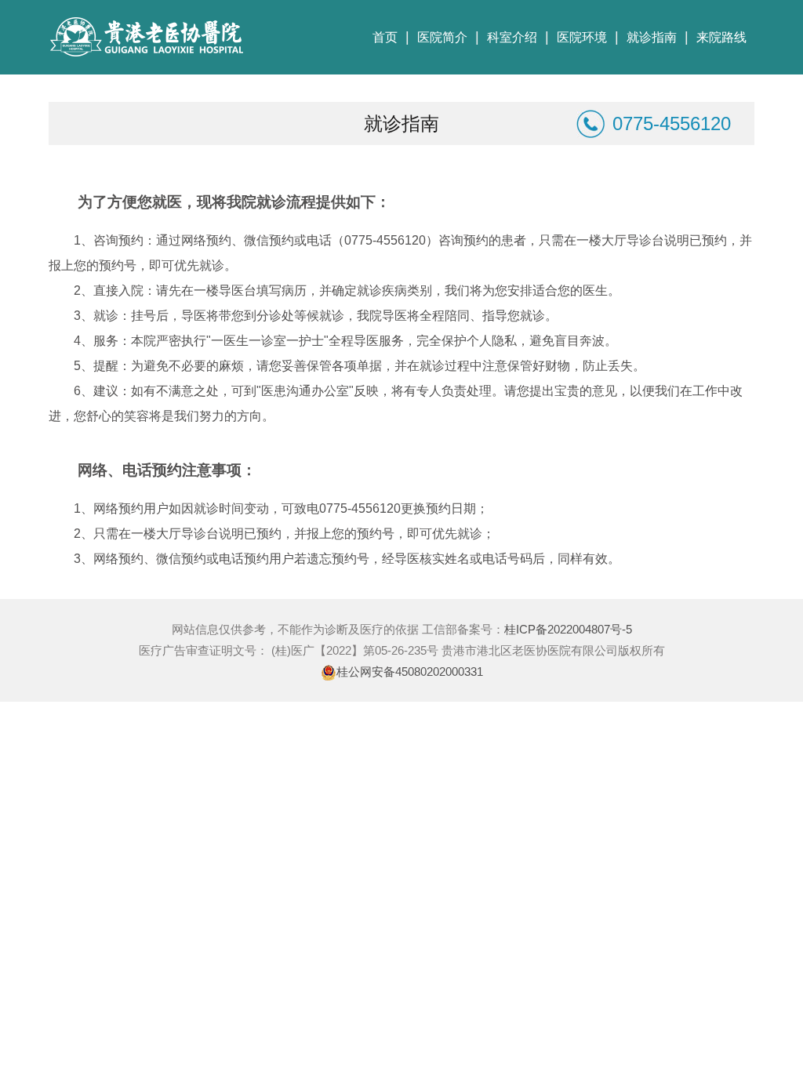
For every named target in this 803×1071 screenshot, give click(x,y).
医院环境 (582, 37)
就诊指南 (652, 37)
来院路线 (721, 37)
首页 (385, 37)
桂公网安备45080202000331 (409, 671)
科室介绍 (512, 37)
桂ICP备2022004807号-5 (568, 629)
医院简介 (442, 37)
